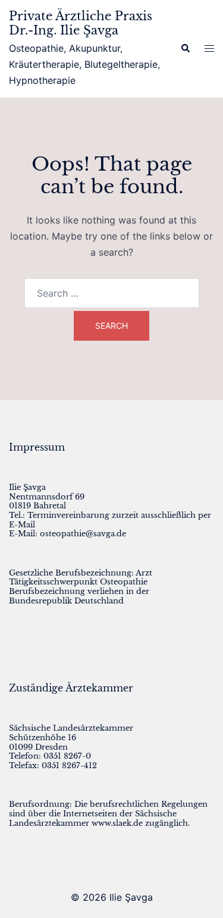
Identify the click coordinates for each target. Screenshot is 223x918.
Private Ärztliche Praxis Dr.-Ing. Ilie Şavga (80, 23)
